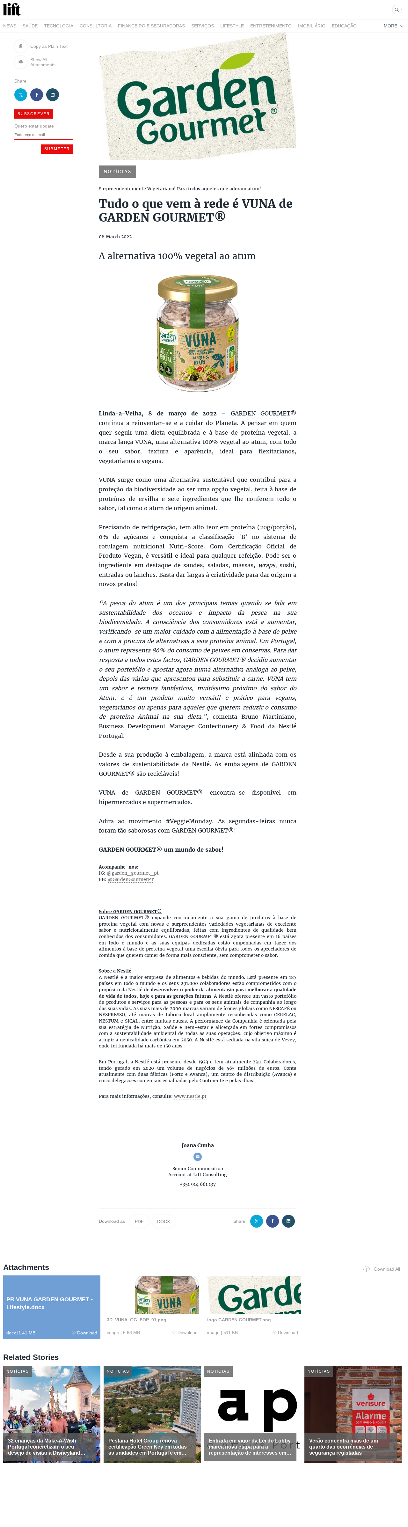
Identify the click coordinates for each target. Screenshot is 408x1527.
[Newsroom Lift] (13, 15)
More (390, 25)
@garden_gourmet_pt (133, 873)
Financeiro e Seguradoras (151, 25)
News (9, 25)
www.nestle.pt (190, 1096)
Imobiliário (311, 25)
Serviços (202, 25)
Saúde (30, 25)
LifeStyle (232, 25)
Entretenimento (271, 25)
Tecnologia (58, 25)
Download (87, 1332)
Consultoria (96, 25)
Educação (344, 25)
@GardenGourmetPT (131, 879)
